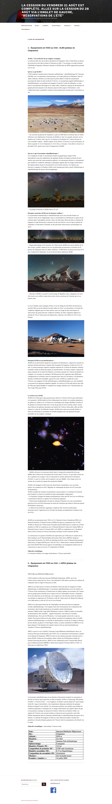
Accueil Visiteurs (56, 25)
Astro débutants (25, 29)
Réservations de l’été (26, 25)
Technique (76, 25)
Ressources (67, 25)
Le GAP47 (45, 25)
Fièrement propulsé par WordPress (29, 800)
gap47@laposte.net (55, 783)
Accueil (37, 25)
